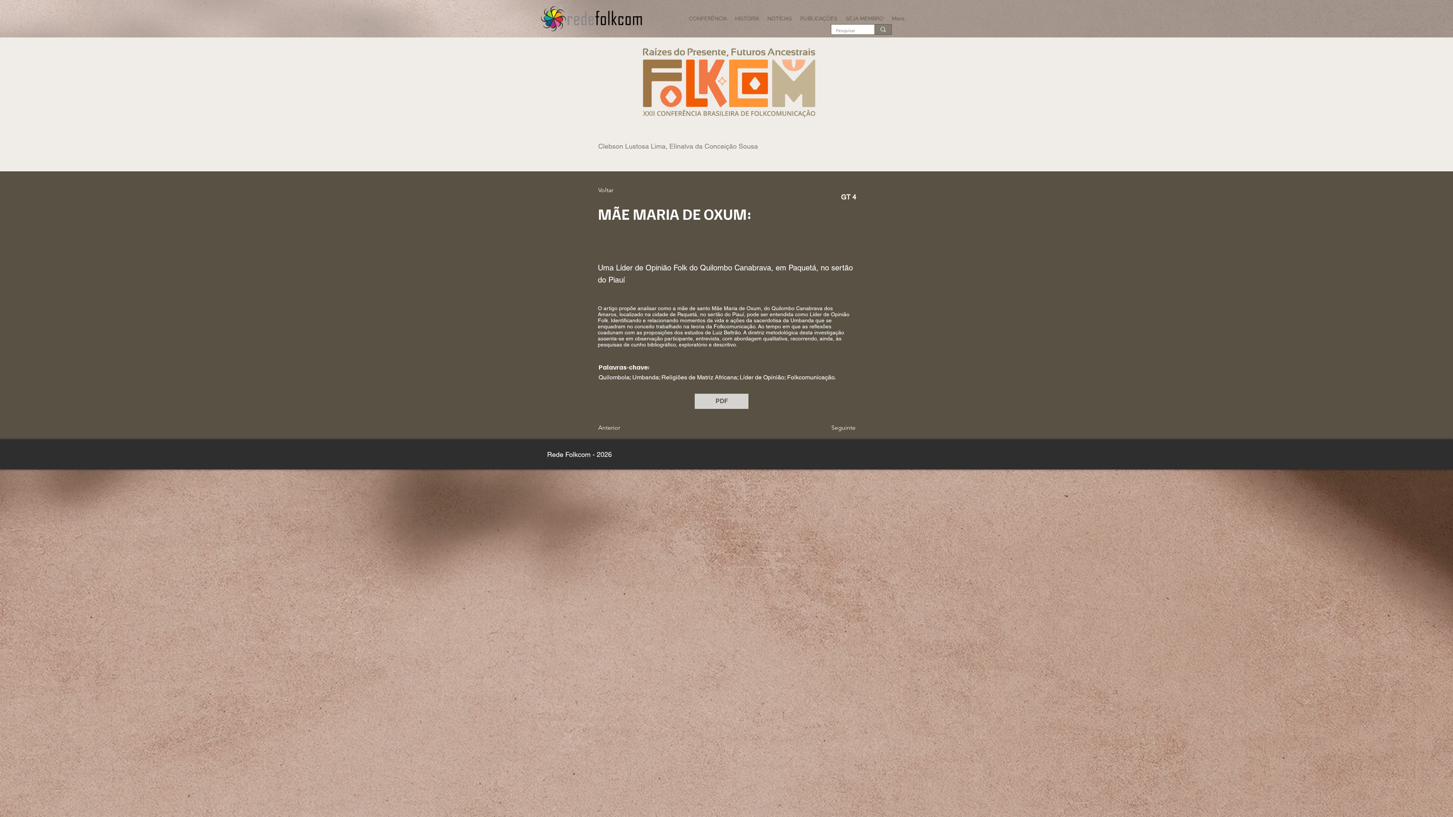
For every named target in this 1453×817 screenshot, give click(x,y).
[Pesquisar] (882, 29)
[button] (708, 18)
